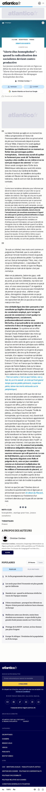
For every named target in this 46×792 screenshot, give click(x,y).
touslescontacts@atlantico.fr (23, 708)
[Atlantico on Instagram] (32, 702)
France (31, 39)
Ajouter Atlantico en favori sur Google (24, 91)
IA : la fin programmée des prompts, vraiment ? (24, 576)
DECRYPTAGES (7, 734)
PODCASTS (6, 752)
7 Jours (40, 562)
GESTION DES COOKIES (10, 771)
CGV (3, 767)
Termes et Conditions (23, 691)
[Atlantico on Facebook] (19, 701)
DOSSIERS (5, 739)
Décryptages (23, 39)
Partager (13, 87)
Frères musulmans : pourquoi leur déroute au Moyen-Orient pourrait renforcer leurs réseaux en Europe (24, 605)
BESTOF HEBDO (7, 756)
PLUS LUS (12, 569)
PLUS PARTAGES (33, 569)
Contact (26, 721)
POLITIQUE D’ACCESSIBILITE (11, 775)
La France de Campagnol (20, 548)
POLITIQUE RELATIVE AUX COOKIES (14, 780)
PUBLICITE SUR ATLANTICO (31, 767)
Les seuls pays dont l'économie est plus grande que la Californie (24, 585)
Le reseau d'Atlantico (9, 721)
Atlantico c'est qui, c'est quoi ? (13, 719)
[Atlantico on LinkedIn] (26, 701)
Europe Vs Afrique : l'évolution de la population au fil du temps (24, 637)
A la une (14, 39)
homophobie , (8, 513)
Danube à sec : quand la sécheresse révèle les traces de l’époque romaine (24, 594)
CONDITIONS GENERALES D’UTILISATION (16, 784)
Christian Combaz (24, 81)
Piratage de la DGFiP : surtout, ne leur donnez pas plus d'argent (24, 628)
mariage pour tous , (22, 513)
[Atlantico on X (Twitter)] (13, 701)
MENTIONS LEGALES (13, 767)
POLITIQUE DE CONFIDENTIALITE (30, 771)
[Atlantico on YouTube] (38, 702)
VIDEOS (4, 747)
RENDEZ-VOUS (7, 743)
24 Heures (31, 562)
